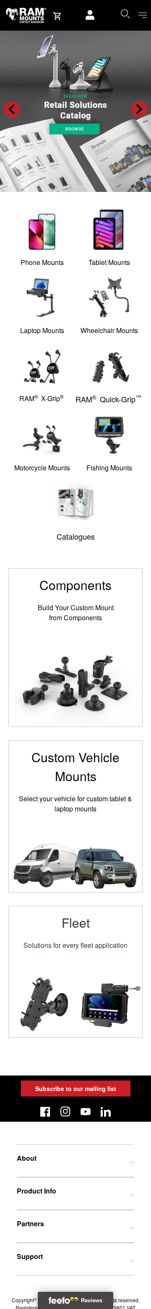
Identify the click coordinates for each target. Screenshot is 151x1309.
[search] (125, 13)
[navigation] (142, 15)
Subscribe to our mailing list (75, 1088)
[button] (11, 109)
